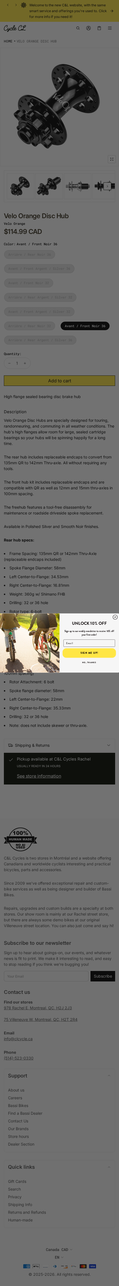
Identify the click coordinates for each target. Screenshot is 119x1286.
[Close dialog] (115, 617)
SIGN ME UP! (89, 653)
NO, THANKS (89, 662)
